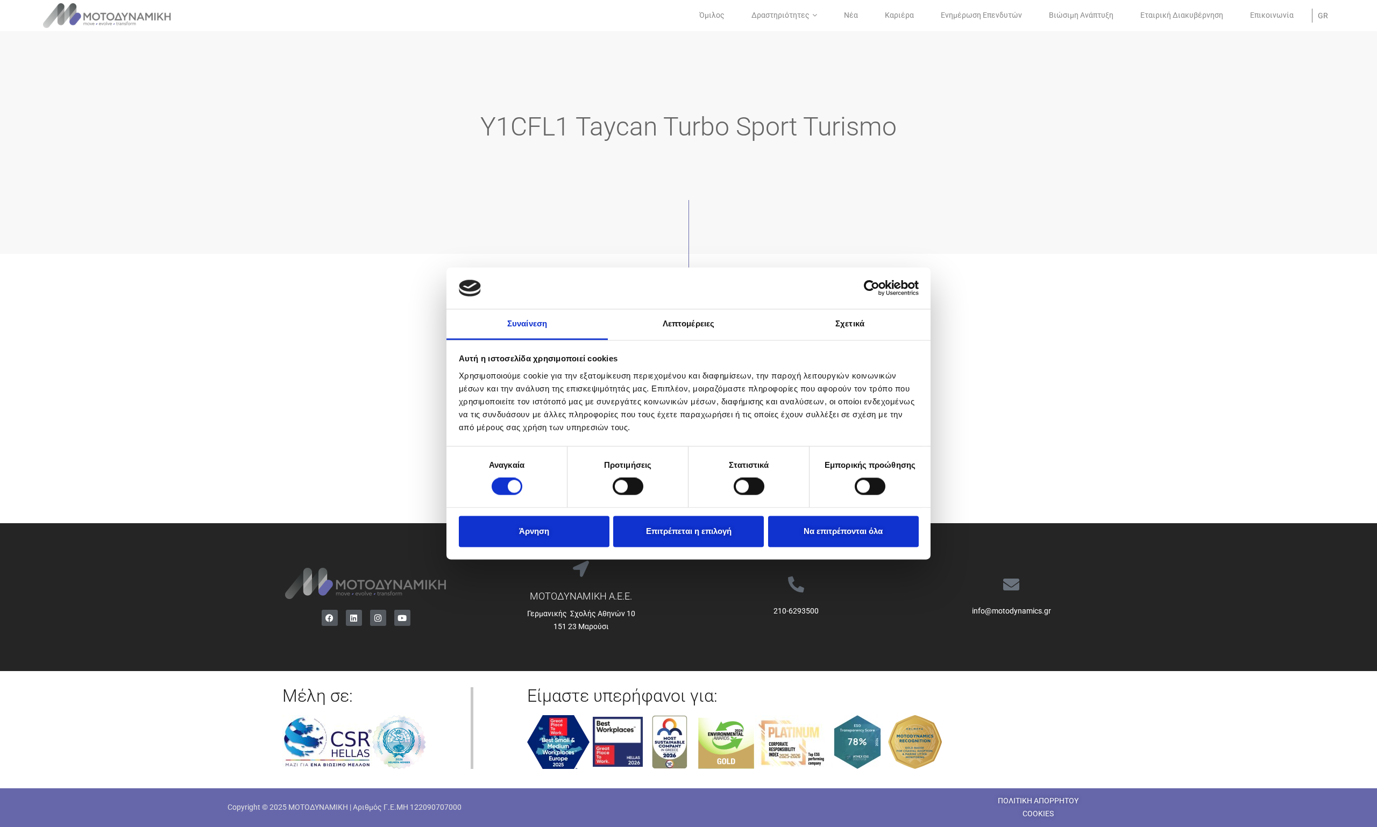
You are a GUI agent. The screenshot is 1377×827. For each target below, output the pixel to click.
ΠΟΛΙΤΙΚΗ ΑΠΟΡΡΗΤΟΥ (1038, 800)
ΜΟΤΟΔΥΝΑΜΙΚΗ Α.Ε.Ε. (581, 596)
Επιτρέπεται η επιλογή (689, 531)
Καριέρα (899, 15)
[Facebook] (330, 618)
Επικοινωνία (1272, 15)
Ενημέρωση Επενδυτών (981, 15)
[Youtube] (402, 618)
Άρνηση (534, 531)
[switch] (628, 486)
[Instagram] (378, 618)
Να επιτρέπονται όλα (843, 531)
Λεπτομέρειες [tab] (688, 323)
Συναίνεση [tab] (527, 323)
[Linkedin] (354, 618)
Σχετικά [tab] (849, 323)
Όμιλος (712, 15)
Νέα (851, 15)
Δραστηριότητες (780, 15)
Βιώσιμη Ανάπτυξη (1081, 15)
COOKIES (1038, 813)
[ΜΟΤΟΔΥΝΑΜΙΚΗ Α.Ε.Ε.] (581, 569)
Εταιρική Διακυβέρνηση (1181, 15)
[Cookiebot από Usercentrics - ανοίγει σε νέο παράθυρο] (872, 288)
